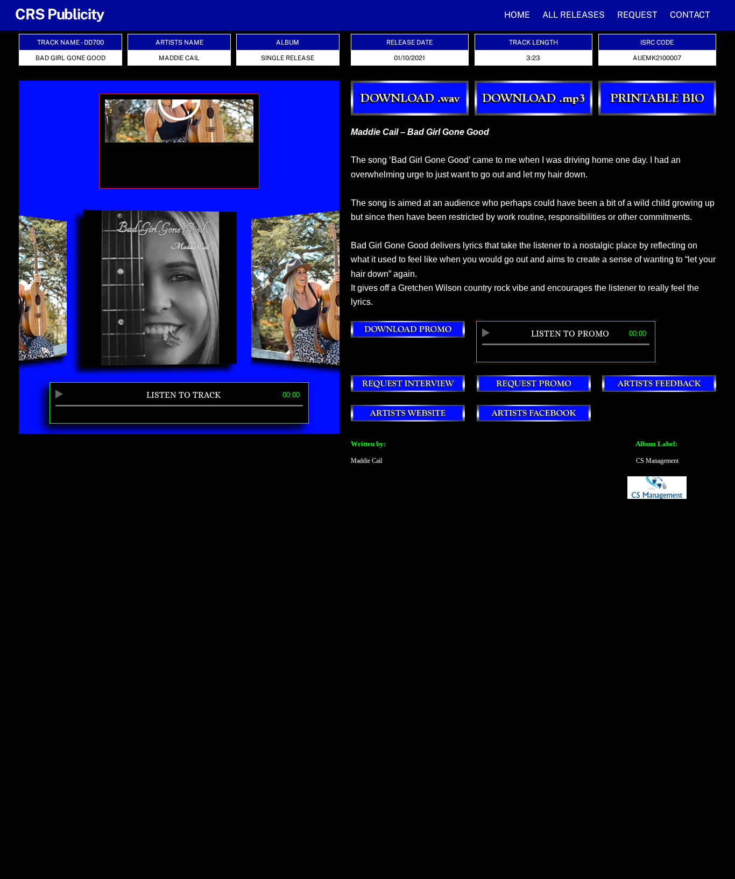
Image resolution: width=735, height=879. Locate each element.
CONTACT (690, 15)
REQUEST (637, 15)
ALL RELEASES (573, 15)
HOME (517, 15)
